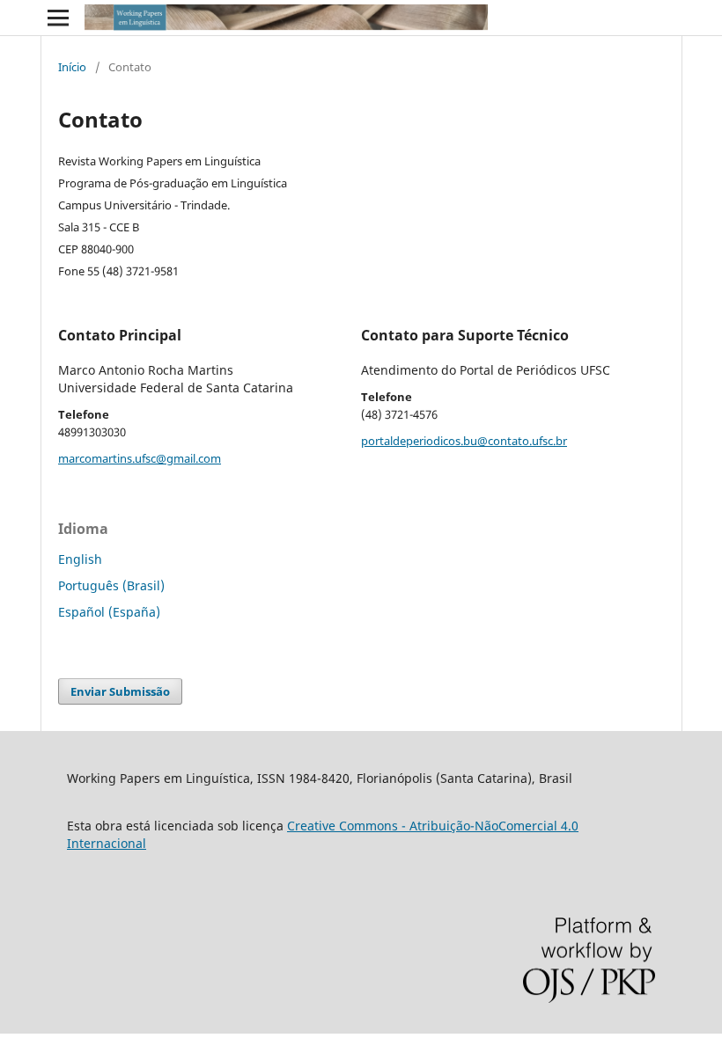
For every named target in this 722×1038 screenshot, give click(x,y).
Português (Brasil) (111, 585)
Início (72, 67)
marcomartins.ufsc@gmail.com (139, 458)
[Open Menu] (58, 17)
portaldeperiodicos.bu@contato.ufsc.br (464, 441)
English (80, 559)
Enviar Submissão (120, 691)
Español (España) (109, 611)
